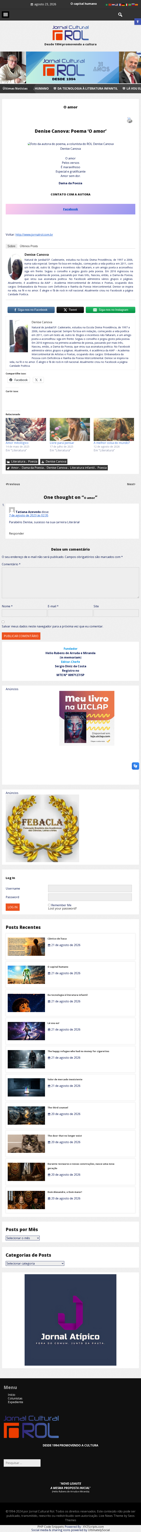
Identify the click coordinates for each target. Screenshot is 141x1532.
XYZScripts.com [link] (93, 1527)
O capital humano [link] (58, 966)
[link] (137, 21)
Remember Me (61, 905)
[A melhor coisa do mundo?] (114, 429)
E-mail (53, 606)
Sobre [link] (11, 246)
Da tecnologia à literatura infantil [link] (68, 995)
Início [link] (11, 1395)
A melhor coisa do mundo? (112, 443)
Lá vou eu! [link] (83, 88)
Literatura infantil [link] (82, 468)
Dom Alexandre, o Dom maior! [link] (65, 1192)
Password (12, 897)
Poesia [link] (32, 461)
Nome (7, 606)
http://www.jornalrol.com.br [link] (34, 235)
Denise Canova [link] (36, 254)
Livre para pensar (62, 443)
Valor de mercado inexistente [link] (65, 1079)
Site (96, 606)
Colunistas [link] (15, 1398)
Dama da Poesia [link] (33, 468)
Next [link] (131, 484)
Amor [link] (15, 468)
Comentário (11, 564)
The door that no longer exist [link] (65, 1135)
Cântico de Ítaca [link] (57, 938)
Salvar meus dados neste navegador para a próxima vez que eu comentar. (52, 626)
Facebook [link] (70, 209)
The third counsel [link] (58, 1107)
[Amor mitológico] (26, 429)
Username (13, 888)
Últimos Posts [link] (29, 246)
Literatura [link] (18, 461)
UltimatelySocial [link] (99, 1530)
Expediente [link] (15, 1402)
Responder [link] (16, 533)
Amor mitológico (17, 443)
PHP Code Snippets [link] (50, 1527)
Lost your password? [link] (62, 908)
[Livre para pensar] (70, 429)
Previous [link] (13, 484)
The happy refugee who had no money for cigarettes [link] (78, 1051)
